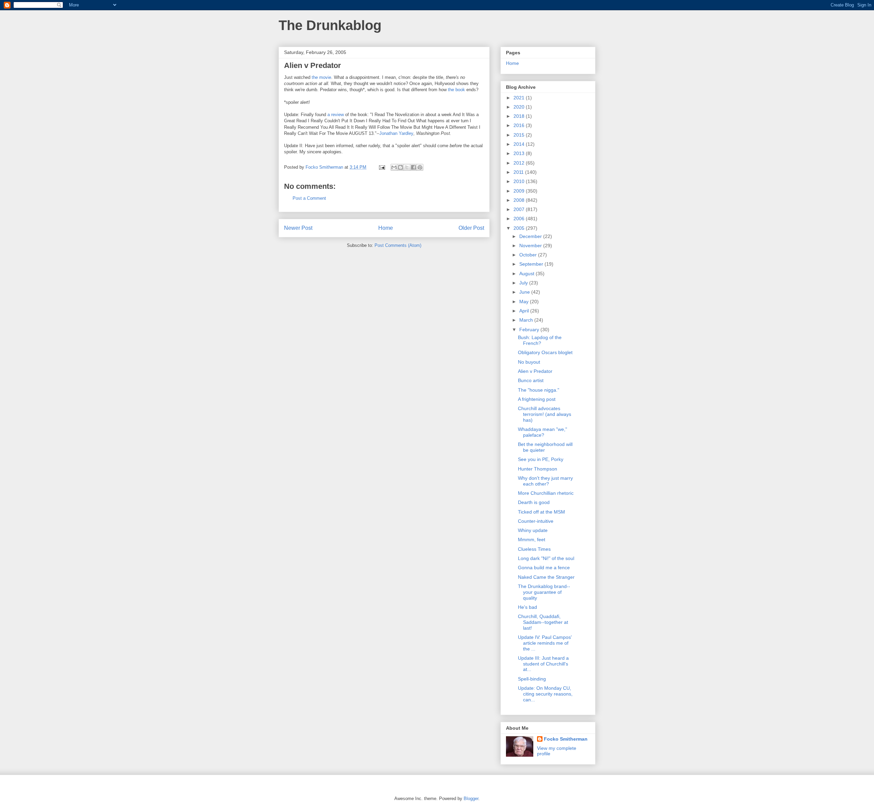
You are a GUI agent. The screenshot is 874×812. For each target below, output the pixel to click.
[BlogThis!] (400, 167)
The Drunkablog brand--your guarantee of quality (544, 592)
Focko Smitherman (566, 739)
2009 (519, 191)
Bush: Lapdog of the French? (540, 340)
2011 (519, 172)
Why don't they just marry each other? (545, 481)
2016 (519, 125)
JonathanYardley (396, 133)
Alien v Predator (535, 371)
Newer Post (298, 228)
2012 (519, 163)
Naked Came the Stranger (546, 577)
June (525, 292)
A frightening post (536, 399)
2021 (519, 97)
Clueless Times (534, 549)
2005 (519, 228)
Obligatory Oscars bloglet (545, 352)
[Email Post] (381, 167)
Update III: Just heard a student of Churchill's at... (543, 663)
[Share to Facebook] (413, 167)
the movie (321, 77)
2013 (519, 153)
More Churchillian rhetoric (546, 493)
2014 (519, 144)
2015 (519, 135)
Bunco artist (531, 380)
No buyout (529, 362)
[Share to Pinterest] (420, 167)
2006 (519, 218)
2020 (519, 107)
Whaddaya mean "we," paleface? (542, 432)
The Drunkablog (330, 25)
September (532, 264)
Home (385, 228)
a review (335, 114)
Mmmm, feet (531, 539)
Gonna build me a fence (544, 567)
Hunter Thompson (537, 469)
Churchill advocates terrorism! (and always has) (544, 414)
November (531, 245)
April (524, 310)
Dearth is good (534, 502)
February (529, 329)
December (531, 236)
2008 (519, 200)
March (526, 320)
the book (456, 89)
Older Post (471, 228)
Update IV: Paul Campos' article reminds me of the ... (545, 643)
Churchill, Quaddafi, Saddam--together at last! (543, 622)
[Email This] (394, 167)
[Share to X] (407, 167)
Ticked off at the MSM (541, 512)
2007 (519, 209)
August (527, 273)
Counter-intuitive (535, 521)
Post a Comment (309, 198)
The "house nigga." (538, 390)
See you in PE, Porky (540, 459)
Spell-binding (532, 679)
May (524, 301)
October (528, 254)
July (524, 282)
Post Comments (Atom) (398, 245)
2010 (519, 181)
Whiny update (533, 530)
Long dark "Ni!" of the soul (546, 558)
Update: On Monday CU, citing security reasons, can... (545, 693)
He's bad (527, 607)
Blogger (471, 798)
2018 (519, 116)
